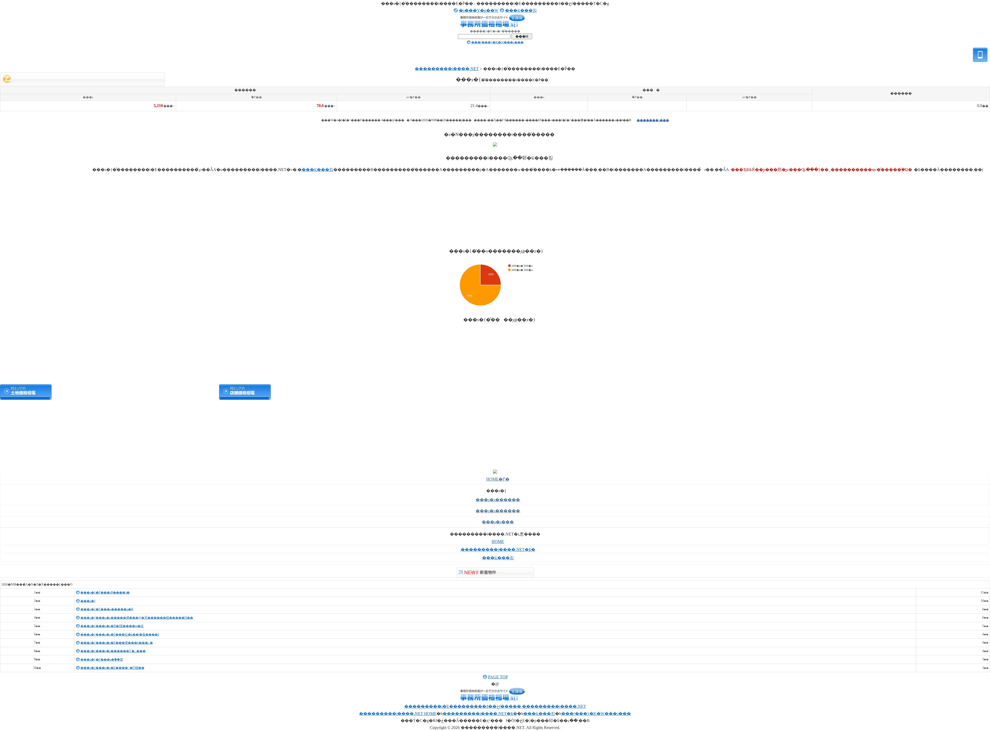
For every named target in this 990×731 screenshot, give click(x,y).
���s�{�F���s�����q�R (106, 609)
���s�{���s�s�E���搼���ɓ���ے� (116, 643)
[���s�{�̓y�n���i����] (26, 392)
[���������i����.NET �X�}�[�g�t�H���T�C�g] (980, 64)
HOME (498, 541)
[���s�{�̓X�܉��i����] (245, 392)
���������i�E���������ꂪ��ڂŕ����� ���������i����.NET (495, 706)
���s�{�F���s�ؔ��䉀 (101, 659)
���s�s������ (498, 500)
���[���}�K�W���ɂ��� (497, 42)
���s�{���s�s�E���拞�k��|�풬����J (119, 634)
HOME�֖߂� (497, 479)
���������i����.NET (447, 69)
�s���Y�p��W (478, 10)
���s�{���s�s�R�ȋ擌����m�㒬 (112, 626)
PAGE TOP (498, 677)
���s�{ (88, 601)
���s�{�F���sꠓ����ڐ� (105, 592)
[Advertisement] (495, 114)
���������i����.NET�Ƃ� (498, 549)
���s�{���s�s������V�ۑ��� (113, 651)
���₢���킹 (521, 10)
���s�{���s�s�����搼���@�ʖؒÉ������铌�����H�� (136, 618)
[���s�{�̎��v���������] (191, 392)
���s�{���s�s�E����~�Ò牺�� (112, 668)
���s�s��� (498, 522)
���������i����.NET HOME (397, 713)
